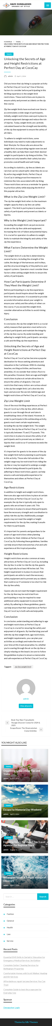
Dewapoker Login (11, 1007)
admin (10, 76)
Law (8, 934)
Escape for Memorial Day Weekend (22, 809)
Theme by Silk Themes (26, 1022)
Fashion (10, 914)
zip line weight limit (23, 666)
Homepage (8, 42)
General (10, 921)
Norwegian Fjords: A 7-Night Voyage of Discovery (24, 879)
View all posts (26, 706)
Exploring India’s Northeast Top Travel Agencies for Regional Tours (24, 843)
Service (10, 941)
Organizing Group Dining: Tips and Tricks (21, 772)
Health (10, 927)
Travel (18, 42)
